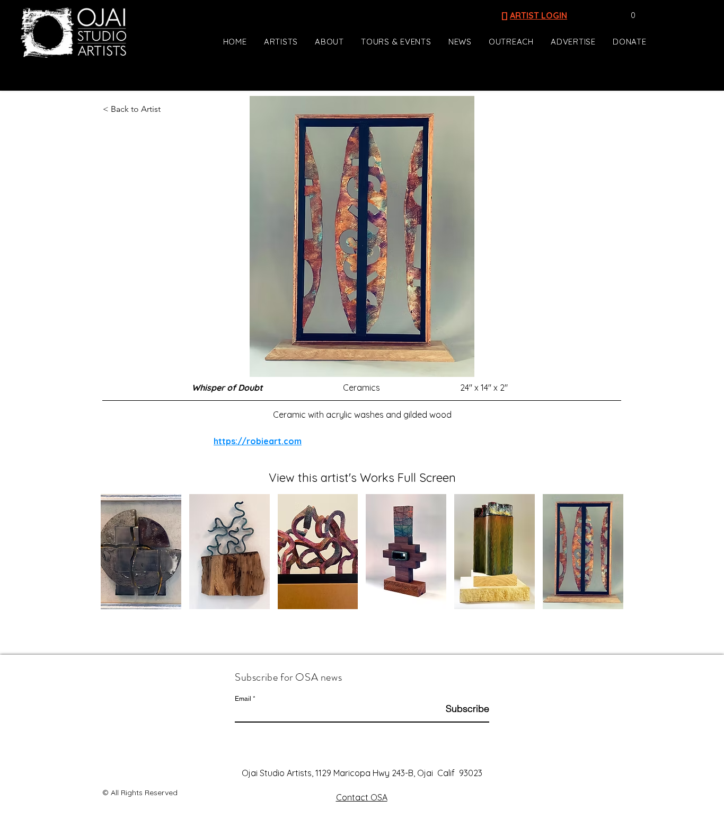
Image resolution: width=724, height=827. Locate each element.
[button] (628, 15)
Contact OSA (361, 797)
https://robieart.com (258, 441)
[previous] (120, 557)
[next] (604, 557)
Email (243, 699)
